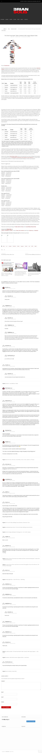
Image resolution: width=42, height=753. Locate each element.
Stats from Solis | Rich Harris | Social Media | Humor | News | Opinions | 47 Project (20, 459)
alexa (4, 246)
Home (6, 28)
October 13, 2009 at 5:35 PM (10, 431)
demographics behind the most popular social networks (22, 157)
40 (2, 249)
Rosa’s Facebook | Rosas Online (11, 671)
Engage (6, 19)
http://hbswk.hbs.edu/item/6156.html (8, 412)
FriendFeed (7, 230)
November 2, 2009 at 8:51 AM (10, 585)
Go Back (4, 30)
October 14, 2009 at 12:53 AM (10, 465)
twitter (36, 246)
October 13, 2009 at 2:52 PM (10, 366)
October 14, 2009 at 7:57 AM (10, 503)
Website (2, 701)
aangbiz (6, 536)
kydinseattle (7, 400)
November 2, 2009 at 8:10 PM (10, 633)
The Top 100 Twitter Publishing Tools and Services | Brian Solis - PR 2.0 (18, 522)
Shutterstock (6, 65)
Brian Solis (21, 10)
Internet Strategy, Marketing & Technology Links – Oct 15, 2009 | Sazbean (18, 532)
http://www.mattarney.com (12, 468)
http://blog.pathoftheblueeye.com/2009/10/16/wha (14, 339)
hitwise (18, 246)
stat (29, 246)
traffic (32, 246)
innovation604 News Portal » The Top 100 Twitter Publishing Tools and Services (19, 527)
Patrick (6, 502)
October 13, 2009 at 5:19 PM (10, 401)
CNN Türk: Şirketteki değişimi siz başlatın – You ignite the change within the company (6, 274)
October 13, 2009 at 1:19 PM (10, 306)
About (22, 19)
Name (2, 692)
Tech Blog (4, 552)
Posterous (31, 230)
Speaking (2, 19)
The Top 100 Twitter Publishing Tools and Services (33, 254)
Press (18, 19)
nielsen (26, 246)
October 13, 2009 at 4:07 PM (10, 389)
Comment (3, 681)
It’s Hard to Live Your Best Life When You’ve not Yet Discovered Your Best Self (34, 274)
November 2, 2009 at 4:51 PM (10, 622)
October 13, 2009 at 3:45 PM (12, 297)
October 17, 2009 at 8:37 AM (10, 546)
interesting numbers (14, 156)
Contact (26, 19)
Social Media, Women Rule (31, 226)
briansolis (9, 296)
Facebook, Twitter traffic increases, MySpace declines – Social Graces (17, 657)
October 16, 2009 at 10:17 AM (12, 333)
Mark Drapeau (7, 388)
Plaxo (17, 230)
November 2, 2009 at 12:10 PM (10, 604)
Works (11, 19)
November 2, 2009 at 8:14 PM (10, 643)
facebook (14, 246)
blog (8, 28)
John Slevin (7, 345)
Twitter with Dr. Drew (19, 226)
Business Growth (13, 28)
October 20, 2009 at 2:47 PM (10, 571)
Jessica (6, 570)
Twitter (2, 230)
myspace (22, 246)
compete (10, 246)
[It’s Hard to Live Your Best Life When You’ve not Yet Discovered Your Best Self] (34, 267)
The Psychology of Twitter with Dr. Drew (7, 254)
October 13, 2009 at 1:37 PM (10, 346)
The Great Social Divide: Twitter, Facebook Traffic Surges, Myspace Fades (21, 35)
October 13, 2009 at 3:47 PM (12, 319)
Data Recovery (10, 355)
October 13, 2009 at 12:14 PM (10, 288)
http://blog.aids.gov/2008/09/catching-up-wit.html (28, 313)
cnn (6, 246)
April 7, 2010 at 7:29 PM (11, 356)
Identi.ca (22, 230)
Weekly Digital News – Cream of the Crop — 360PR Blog (15, 579)
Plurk (20, 230)
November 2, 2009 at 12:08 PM (10, 595)
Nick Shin (7, 287)
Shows (14, 19)
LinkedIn (10, 230)
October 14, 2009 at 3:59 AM (10, 480)
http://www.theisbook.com (31, 509)
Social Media (28, 36)
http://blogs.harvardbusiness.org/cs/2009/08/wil (10, 417)
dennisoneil (7, 430)
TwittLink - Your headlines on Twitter (12, 383)
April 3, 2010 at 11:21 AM (9, 663)
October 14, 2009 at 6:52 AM (12, 326)
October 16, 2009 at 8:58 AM (10, 537)
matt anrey (7, 464)
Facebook (36, 230)
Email (2, 697)
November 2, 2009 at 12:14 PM (12, 613)
